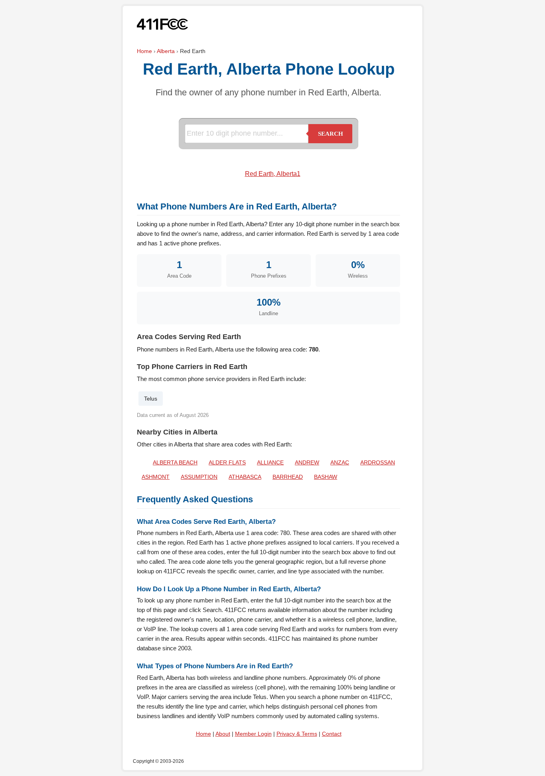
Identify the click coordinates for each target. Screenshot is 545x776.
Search (330, 133)
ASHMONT (156, 477)
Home (144, 51)
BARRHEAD (287, 477)
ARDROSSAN (377, 462)
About (222, 734)
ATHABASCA (245, 477)
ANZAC (339, 462)
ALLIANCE (270, 462)
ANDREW (307, 462)
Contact (332, 734)
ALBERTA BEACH (175, 462)
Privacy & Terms (296, 734)
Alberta (166, 51)
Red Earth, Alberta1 (272, 173)
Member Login (253, 734)
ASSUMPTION (199, 477)
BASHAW (325, 477)
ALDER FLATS (227, 462)
